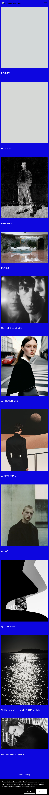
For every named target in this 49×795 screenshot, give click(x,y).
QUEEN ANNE (8, 626)
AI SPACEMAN (8, 476)
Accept (42, 791)
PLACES (5, 268)
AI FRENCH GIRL (9, 401)
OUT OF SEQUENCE (11, 328)
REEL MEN (6, 223)
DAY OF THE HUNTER (12, 754)
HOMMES (6, 148)
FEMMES (5, 73)
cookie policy (30, 786)
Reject (29, 791)
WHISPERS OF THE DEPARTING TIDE (20, 710)
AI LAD (4, 551)
